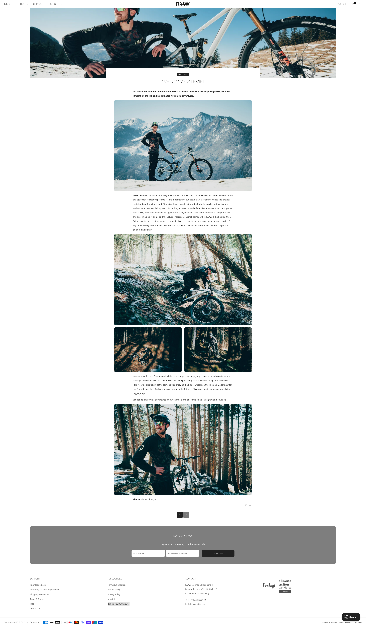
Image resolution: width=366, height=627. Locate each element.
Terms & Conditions (117, 585)
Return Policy (114, 589)
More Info (200, 544)
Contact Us (35, 608)
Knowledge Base (38, 585)
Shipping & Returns (39, 594)
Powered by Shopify (329, 622)
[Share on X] (246, 505)
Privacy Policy (114, 594)
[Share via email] (250, 505)
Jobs (32, 603)
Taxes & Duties (37, 599)
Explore (54, 4)
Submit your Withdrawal (118, 604)
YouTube (221, 399)
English (342, 4)
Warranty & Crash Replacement (45, 589)
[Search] (360, 4)
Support (38, 4)
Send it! (218, 553)
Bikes (7, 4)
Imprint (111, 599)
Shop (22, 4)
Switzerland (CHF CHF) (14, 622)
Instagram (208, 399)
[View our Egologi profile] (277, 586)
